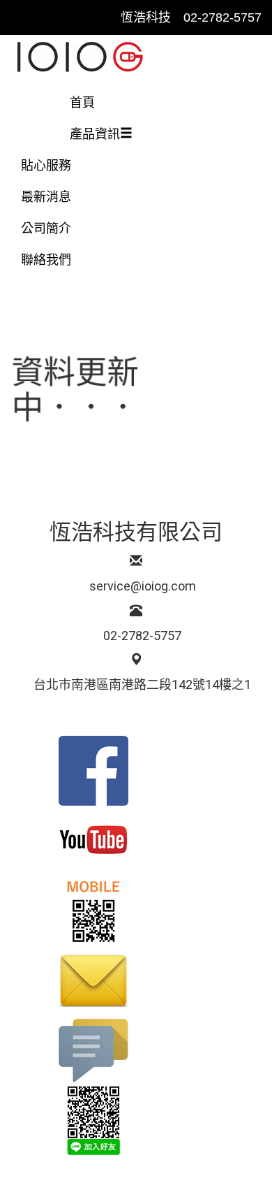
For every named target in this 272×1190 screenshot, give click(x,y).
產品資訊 (95, 134)
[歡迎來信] (136, 980)
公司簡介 (46, 228)
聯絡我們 (52, 260)
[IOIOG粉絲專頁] (136, 771)
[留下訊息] (136, 1050)
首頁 (82, 103)
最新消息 (46, 197)
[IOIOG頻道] (136, 841)
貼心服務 (46, 166)
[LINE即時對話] (136, 1120)
